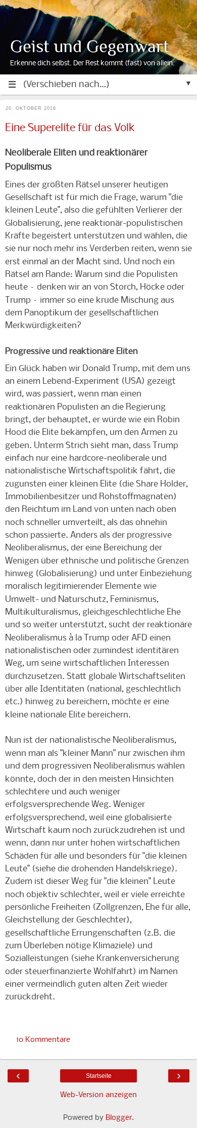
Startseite (99, 1075)
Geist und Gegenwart (89, 46)
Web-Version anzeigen (98, 1095)
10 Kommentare (43, 1040)
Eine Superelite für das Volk (70, 128)
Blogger (119, 1118)
